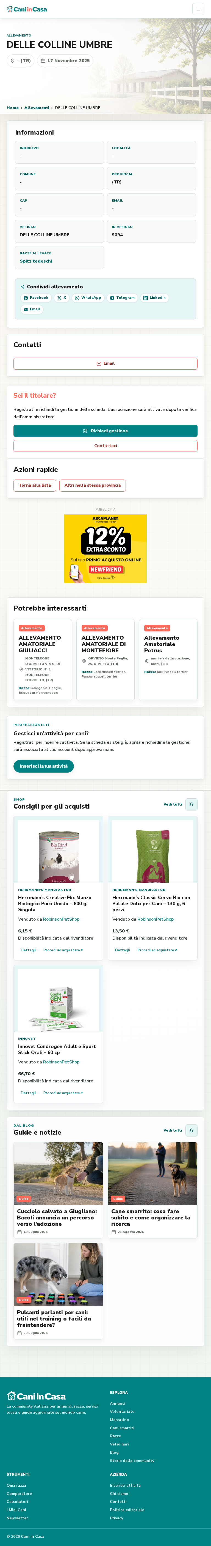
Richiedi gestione (109, 431)
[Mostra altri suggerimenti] (191, 804)
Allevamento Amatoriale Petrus (161, 644)
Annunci (117, 1403)
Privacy (116, 1518)
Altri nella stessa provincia (93, 485)
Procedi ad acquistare (63, 950)
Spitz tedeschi (36, 261)
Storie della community (132, 1460)
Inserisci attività (125, 1485)
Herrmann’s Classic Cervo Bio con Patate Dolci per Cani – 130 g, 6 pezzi (151, 904)
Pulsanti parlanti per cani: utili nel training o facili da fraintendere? (54, 1319)
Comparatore (19, 1493)
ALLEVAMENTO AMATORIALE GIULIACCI (40, 644)
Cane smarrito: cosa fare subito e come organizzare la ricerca (150, 1218)
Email (109, 363)
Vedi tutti (172, 804)
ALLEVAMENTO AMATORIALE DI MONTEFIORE (104, 644)
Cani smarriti (122, 1428)
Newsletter (17, 1518)
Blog (114, 1452)
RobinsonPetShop (61, 919)
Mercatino (119, 1419)
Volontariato (122, 1411)
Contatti (118, 1501)
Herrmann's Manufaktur (44, 890)
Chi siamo (119, 1493)
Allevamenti (36, 107)
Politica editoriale (127, 1509)
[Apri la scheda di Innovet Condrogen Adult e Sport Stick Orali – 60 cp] (58, 998)
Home (13, 107)
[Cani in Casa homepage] (99, 9)
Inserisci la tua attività (44, 766)
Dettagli (28, 950)
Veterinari (119, 1444)
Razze (115, 1436)
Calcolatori (17, 1501)
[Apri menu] (198, 9)
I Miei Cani (16, 1509)
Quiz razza (16, 1485)
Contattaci (105, 446)
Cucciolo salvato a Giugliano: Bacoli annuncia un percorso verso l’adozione (57, 1218)
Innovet (27, 1039)
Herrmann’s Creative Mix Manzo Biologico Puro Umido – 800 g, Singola (54, 904)
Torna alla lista (35, 485)
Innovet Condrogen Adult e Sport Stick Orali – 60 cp (57, 1049)
